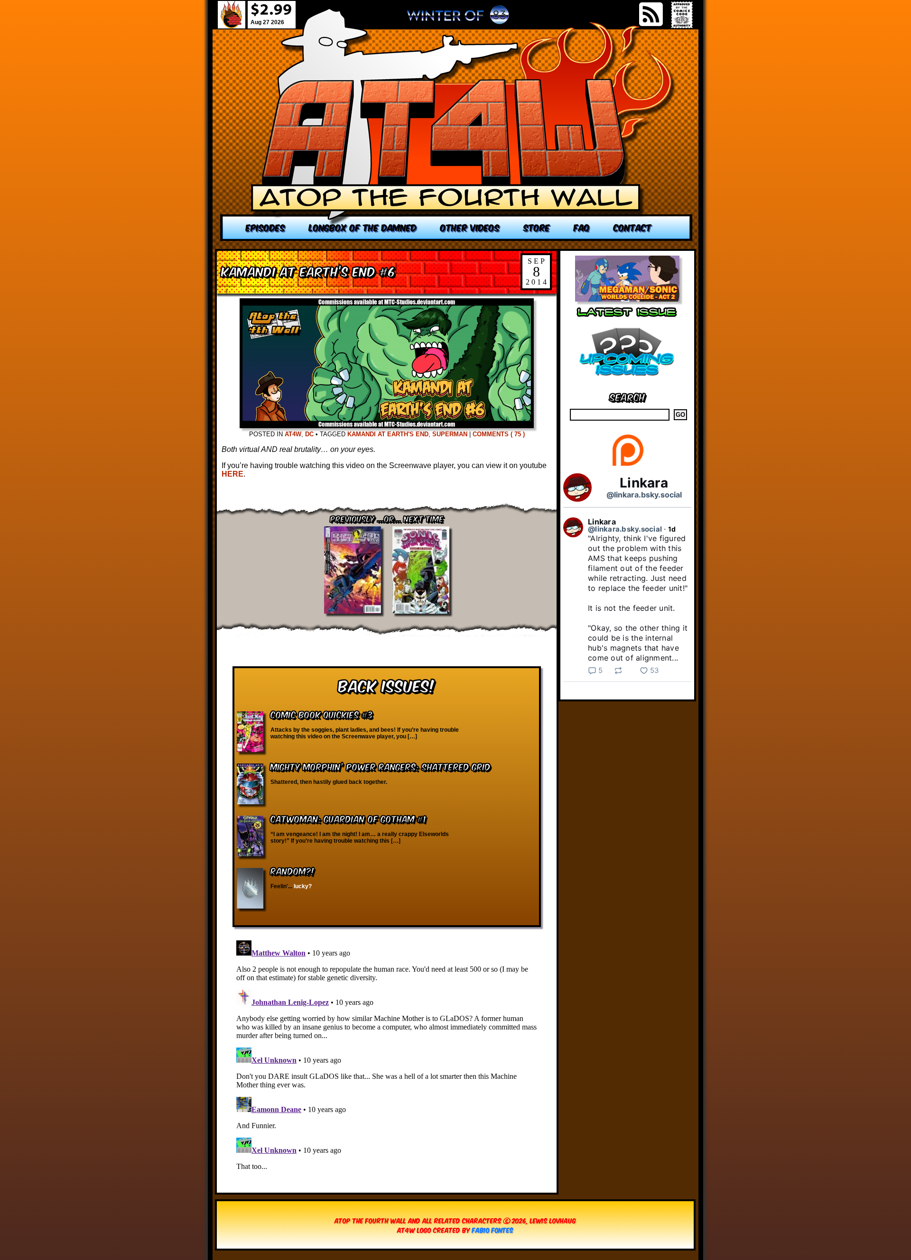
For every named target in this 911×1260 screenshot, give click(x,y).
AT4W (293, 434)
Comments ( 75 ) (499, 434)
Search (627, 396)
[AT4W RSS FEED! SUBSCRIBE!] (651, 14)
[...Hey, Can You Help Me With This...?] (458, 18)
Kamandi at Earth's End (387, 434)
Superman (449, 434)
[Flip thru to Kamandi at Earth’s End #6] (387, 426)
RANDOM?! (292, 870)
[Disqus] (386, 1055)
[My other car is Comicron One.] (456, 124)
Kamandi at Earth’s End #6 (308, 270)
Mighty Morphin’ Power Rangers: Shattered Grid (380, 766)
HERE (232, 474)
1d (672, 529)
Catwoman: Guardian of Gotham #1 (348, 818)
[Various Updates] (627, 381)
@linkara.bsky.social (644, 494)
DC (309, 434)
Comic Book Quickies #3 (321, 714)
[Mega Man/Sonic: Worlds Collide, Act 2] (627, 299)
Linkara (644, 483)
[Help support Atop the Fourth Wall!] (627, 465)
